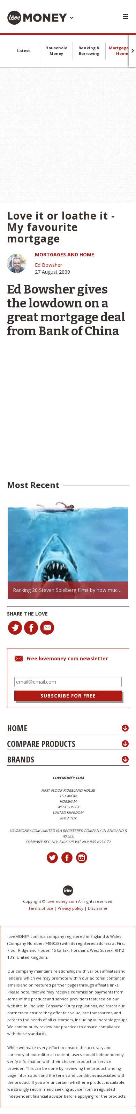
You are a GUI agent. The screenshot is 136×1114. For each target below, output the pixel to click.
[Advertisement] (68, 135)
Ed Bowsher (48, 265)
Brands (20, 759)
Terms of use (40, 908)
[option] (68, 548)
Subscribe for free (68, 695)
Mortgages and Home (64, 254)
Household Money (56, 50)
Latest (23, 50)
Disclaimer (98, 908)
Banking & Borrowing (89, 50)
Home (17, 728)
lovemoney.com (61, 901)
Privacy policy (70, 908)
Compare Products (41, 743)
